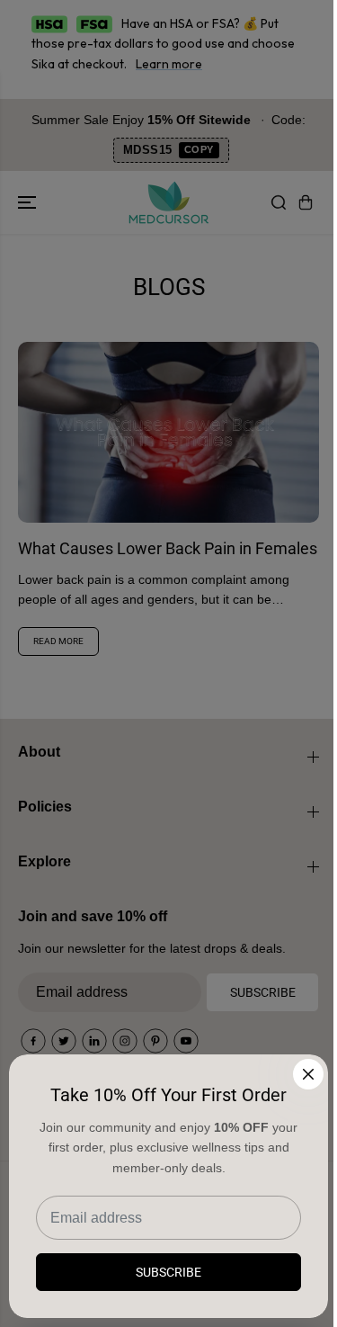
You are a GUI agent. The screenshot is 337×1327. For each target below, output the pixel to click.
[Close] (308, 1074)
